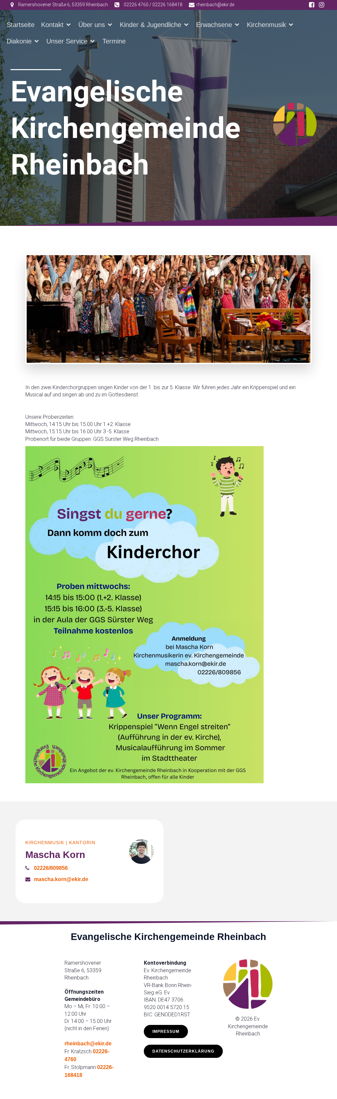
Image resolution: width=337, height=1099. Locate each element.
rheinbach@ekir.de (88, 1043)
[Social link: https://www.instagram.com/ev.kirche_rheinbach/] (321, 5)
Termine (114, 41)
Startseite (21, 24)
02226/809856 (51, 868)
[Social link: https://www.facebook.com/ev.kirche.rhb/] (312, 5)
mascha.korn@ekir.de (61, 879)
